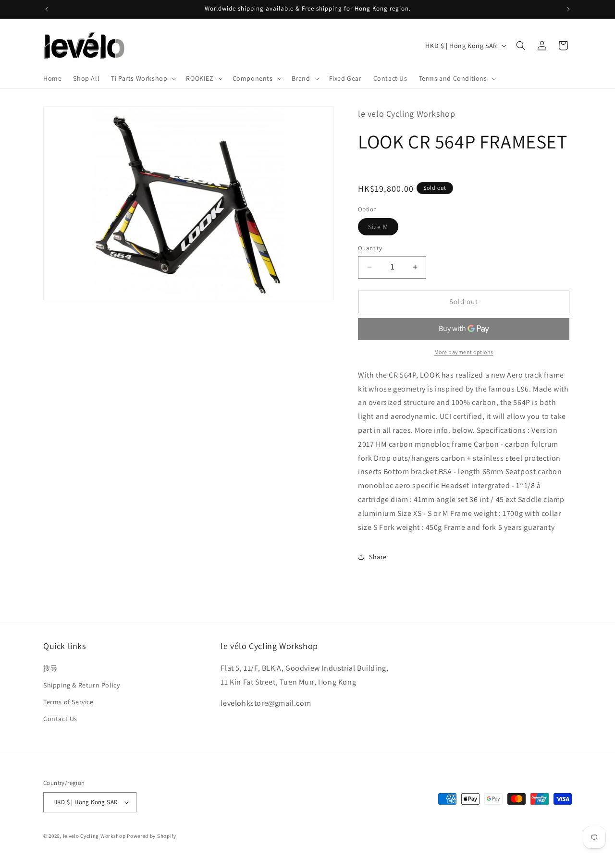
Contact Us (60, 718)
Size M (383, 228)
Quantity (370, 248)
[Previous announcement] (46, 9)
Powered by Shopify (151, 836)
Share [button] (378, 556)
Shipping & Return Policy (81, 685)
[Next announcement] (568, 9)
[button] (142, 78)
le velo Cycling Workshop (94, 836)
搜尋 (50, 668)
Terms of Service (68, 702)
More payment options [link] (463, 351)
